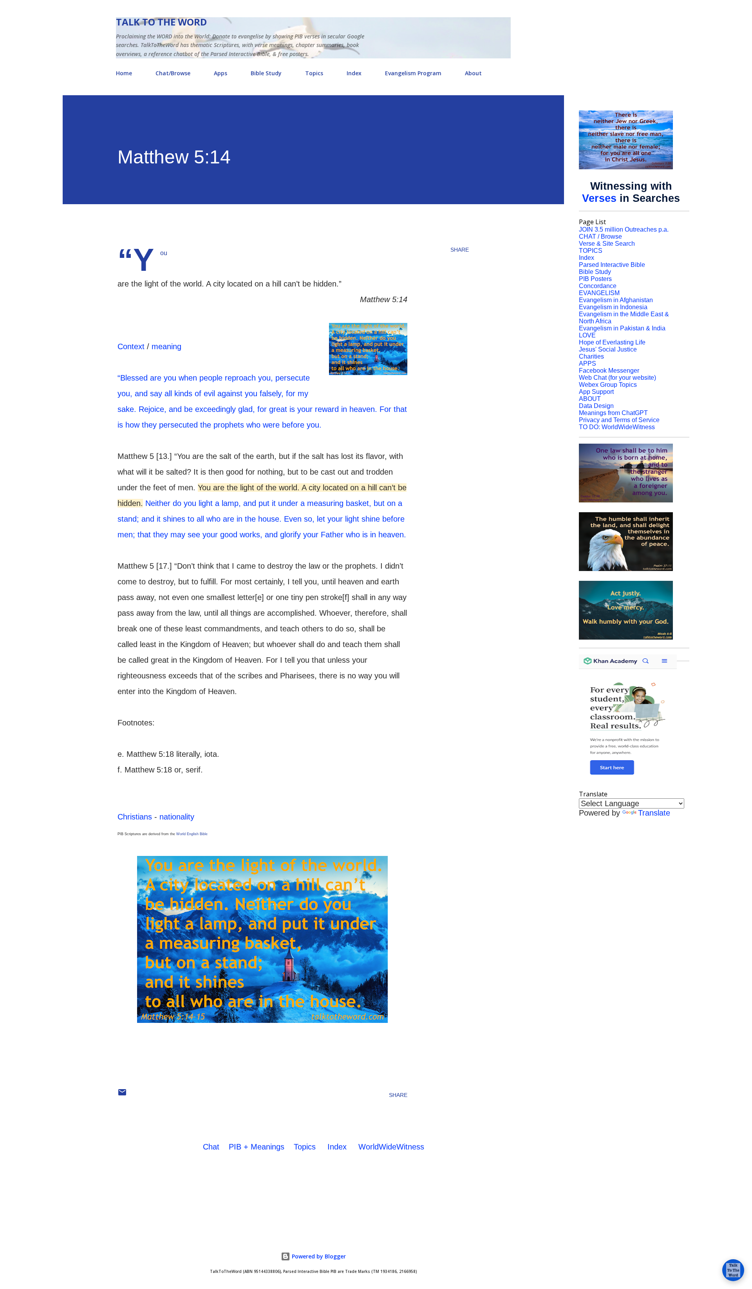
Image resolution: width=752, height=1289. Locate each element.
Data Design (596, 405)
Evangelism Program (413, 73)
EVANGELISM (599, 293)
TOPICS (590, 250)
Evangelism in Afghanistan (616, 300)
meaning (166, 346)
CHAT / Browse (600, 236)
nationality (176, 816)
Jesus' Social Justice (608, 349)
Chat (211, 1146)
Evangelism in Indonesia (613, 307)
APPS (587, 363)
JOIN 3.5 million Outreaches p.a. (624, 229)
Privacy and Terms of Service (619, 420)
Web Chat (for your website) (617, 377)
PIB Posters (595, 279)
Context (131, 346)
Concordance (597, 286)
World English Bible (192, 834)
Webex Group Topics (608, 384)
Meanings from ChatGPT (613, 413)
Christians (135, 816)
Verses (599, 198)
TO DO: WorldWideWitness (617, 427)
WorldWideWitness (391, 1146)
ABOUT (590, 398)
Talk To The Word (161, 21)
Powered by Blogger (318, 1256)
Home (124, 73)
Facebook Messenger (609, 370)
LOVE (587, 335)
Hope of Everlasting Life (612, 342)
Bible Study (266, 73)
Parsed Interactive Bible (612, 264)
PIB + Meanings (256, 1146)
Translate (654, 813)
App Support (596, 391)
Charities (591, 356)
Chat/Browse (172, 73)
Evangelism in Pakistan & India (622, 328)
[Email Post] (122, 1095)
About (473, 73)
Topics (314, 73)
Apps (220, 73)
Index (354, 73)
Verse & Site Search (607, 243)
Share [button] (459, 250)
